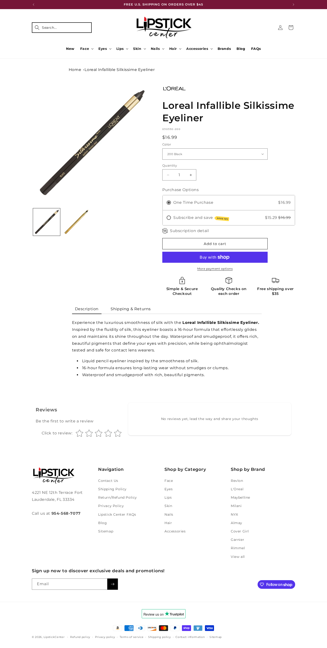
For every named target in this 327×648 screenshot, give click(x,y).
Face (84, 49)
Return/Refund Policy (117, 497)
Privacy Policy (111, 506)
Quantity (169, 165)
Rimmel (238, 548)
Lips (120, 49)
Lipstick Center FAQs (117, 514)
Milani (236, 506)
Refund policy (80, 637)
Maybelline (240, 497)
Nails (155, 49)
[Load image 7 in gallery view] (76, 221)
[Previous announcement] (33, 4)
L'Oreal (237, 489)
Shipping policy (159, 637)
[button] (62, 27)
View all (238, 557)
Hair (173, 49)
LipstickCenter (54, 637)
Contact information (190, 637)
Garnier (237, 539)
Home (75, 69)
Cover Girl (240, 531)
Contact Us (108, 481)
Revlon (237, 481)
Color (166, 144)
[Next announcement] (293, 4)
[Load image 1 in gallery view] (46, 221)
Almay (236, 523)
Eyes (102, 49)
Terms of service (131, 637)
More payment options (215, 268)
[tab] (87, 309)
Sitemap (105, 531)
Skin (137, 49)
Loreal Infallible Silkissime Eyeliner (120, 69)
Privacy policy (105, 637)
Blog (102, 523)
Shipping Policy (112, 489)
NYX (234, 514)
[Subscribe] (112, 584)
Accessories (197, 49)
